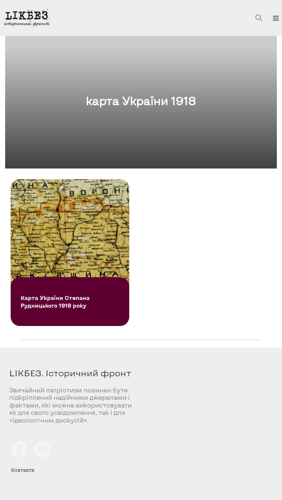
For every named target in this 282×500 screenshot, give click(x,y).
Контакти (23, 470)
